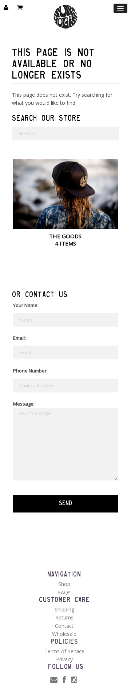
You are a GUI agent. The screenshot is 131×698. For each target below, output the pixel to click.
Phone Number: (30, 370)
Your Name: (26, 305)
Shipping (64, 609)
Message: (24, 403)
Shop (64, 584)
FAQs (64, 592)
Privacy (64, 659)
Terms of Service (64, 651)
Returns (64, 617)
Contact (64, 625)
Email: (19, 338)
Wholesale (64, 633)
